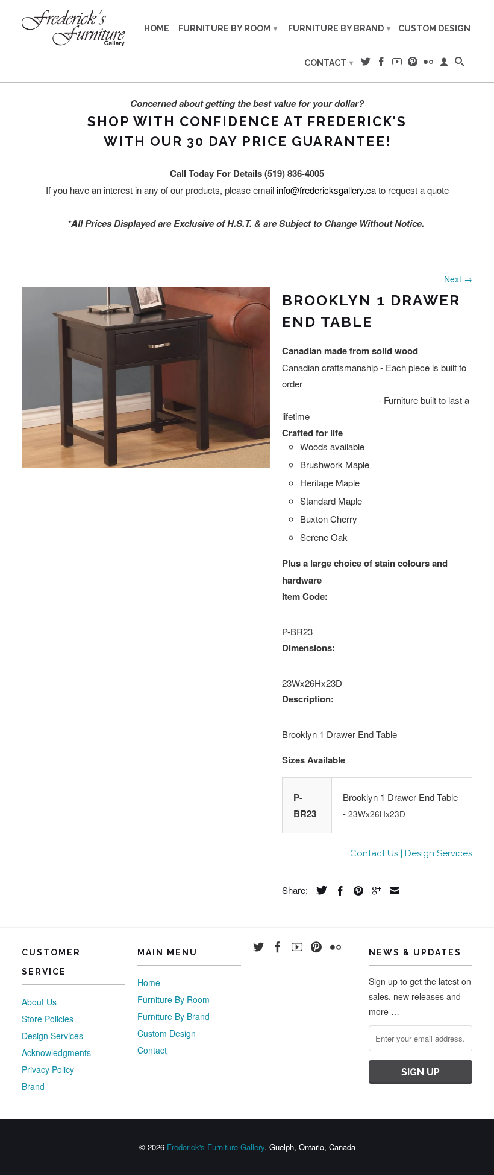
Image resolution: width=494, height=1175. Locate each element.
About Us (39, 1002)
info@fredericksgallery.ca (326, 189)
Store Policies (47, 1019)
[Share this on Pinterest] (355, 891)
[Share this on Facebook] (337, 891)
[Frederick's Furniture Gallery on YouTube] (397, 64)
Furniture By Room (227, 28)
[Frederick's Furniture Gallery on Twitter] (365, 64)
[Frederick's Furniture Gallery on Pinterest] (412, 64)
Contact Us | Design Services (411, 853)
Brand (33, 1086)
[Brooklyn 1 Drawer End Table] (146, 377)
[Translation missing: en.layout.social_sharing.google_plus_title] (373, 891)
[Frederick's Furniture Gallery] (73, 27)
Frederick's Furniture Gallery (215, 1147)
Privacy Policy (48, 1069)
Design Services (52, 1036)
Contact (328, 63)
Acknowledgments (56, 1052)
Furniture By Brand (339, 28)
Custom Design (434, 28)
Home (156, 28)
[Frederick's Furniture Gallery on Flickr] (428, 64)
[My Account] (444, 64)
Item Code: (305, 596)
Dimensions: (308, 647)
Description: (308, 698)
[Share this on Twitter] (318, 890)
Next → (458, 279)
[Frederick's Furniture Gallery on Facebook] (381, 64)
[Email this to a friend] (391, 891)
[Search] (459, 64)
